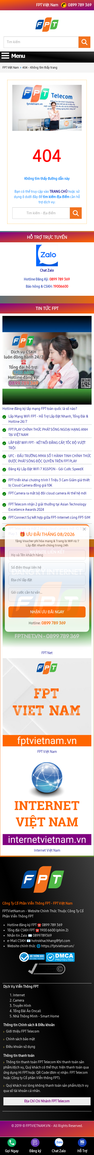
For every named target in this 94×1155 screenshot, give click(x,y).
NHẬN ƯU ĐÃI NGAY (47, 611)
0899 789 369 (53, 622)
